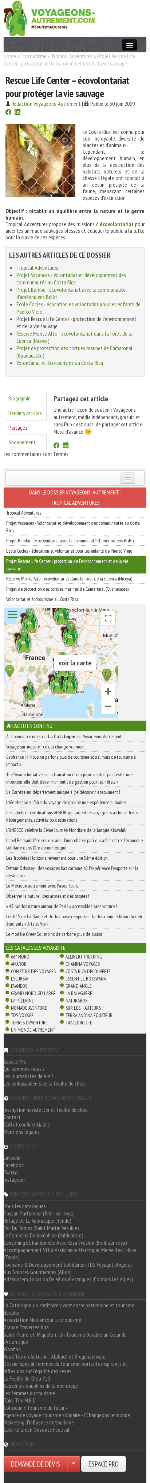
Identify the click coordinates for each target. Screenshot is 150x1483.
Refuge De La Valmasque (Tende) (37, 1220)
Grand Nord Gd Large (33, 993)
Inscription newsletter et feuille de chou (46, 1109)
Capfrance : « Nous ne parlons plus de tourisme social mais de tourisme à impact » (71, 760)
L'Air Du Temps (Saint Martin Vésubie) (41, 1228)
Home (10, 56)
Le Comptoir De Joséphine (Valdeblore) (43, 1235)
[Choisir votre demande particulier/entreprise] (73, 1464)
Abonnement (22, 442)
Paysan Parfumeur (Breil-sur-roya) (39, 1213)
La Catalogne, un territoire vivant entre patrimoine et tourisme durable (69, 1308)
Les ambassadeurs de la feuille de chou (44, 1083)
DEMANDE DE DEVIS (35, 1464)
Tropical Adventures (72, 56)
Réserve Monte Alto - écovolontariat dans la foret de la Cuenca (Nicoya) (69, 578)
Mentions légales (22, 1131)
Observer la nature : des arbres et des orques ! (47, 896)
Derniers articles (25, 412)
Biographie (19, 398)
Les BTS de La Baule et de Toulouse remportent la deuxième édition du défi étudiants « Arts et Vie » (74, 920)
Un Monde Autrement (33, 1030)
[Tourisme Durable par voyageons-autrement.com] (49, 17)
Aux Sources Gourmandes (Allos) (38, 1271)
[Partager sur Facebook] (8, 112)
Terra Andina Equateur (89, 1015)
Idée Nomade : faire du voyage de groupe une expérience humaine (66, 802)
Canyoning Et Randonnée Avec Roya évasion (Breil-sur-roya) (65, 1242)
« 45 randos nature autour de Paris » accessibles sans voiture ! (61, 906)
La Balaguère (79, 993)
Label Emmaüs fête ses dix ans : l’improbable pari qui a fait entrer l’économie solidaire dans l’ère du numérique (74, 844)
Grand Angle (79, 986)
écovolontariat (117, 224)
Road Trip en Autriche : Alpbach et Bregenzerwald (55, 1356)
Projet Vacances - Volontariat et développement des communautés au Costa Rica (71, 278)
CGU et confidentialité (27, 1124)
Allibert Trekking (84, 956)
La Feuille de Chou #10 (27, 1378)
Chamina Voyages (83, 964)
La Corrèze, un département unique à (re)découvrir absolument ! (63, 792)
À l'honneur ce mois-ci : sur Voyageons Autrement (64, 736)
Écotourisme (33, 56)
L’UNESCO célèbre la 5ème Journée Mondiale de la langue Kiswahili (66, 830)
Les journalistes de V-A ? (29, 1076)
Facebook (14, 1165)
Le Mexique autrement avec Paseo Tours (42, 885)
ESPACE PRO (103, 1464)
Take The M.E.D (20, 1400)
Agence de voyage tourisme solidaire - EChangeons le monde (67, 1415)
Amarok (19, 964)
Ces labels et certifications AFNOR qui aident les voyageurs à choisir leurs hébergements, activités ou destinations (72, 816)
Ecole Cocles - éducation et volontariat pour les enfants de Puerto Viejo (69, 551)
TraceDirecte (79, 1022)
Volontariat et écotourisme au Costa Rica (59, 362)
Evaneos (19, 986)
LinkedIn (12, 1157)
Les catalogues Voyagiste (36, 947)
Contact (12, 1117)
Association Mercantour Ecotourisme (42, 1319)
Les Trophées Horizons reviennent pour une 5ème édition (57, 858)
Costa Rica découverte (88, 971)
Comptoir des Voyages (33, 971)
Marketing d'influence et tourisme (39, 1422)
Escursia (19, 978)
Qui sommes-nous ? (24, 1068)
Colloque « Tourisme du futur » (36, 1407)
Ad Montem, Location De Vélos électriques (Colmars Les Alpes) (68, 1279)
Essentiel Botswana (86, 978)
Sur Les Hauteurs (83, 1008)
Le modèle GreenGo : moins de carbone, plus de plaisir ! (55, 934)
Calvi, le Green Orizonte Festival (37, 1429)
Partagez (18, 427)
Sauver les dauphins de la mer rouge (41, 1385)
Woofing (12, 1349)
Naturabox (77, 1000)
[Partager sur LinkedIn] (17, 112)
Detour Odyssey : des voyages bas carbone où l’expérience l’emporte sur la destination (72, 872)
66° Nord (20, 956)
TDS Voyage (22, 1015)
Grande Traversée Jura (26, 1327)
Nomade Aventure (29, 1008)
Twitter (11, 1172)
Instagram (14, 1179)
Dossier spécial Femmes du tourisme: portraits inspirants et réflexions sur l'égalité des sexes (65, 1367)
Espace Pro (15, 1061)
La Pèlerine (22, 1000)
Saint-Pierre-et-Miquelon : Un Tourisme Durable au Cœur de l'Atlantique (65, 1338)
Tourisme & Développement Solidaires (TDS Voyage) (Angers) (68, 1264)
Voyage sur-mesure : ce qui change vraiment (45, 746)
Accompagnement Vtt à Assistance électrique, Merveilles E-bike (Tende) (70, 1253)
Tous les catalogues (25, 1206)
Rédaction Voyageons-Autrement (46, 103)
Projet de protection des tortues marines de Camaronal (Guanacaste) (67, 589)
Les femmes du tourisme (29, 1393)
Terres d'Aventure (29, 1022)
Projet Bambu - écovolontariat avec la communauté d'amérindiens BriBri (70, 540)
